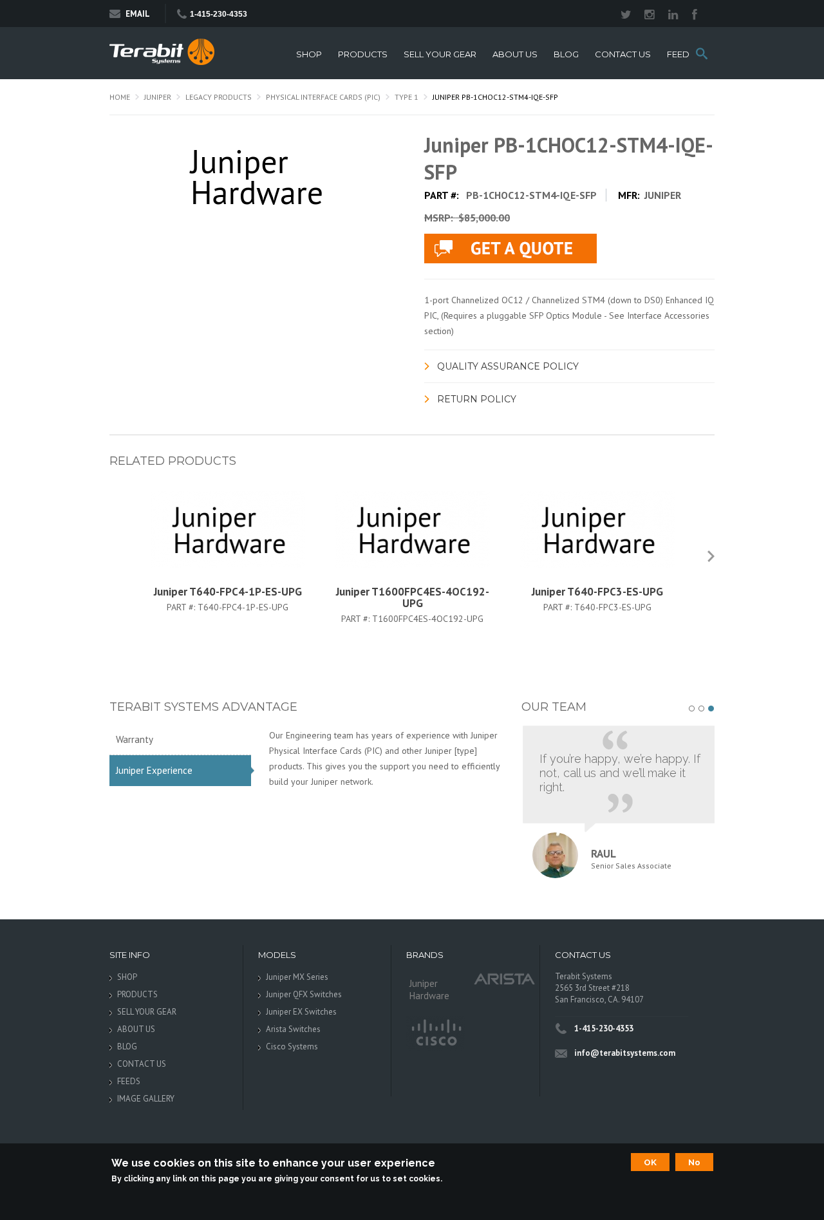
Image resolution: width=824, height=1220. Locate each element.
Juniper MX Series (297, 976)
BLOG (566, 54)
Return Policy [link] (476, 399)
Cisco (435, 1033)
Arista (505, 978)
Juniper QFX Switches (304, 994)
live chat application (510, 248)
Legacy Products (218, 97)
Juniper (157, 97)
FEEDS (681, 54)
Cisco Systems (292, 1046)
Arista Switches (293, 1029)
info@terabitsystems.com (624, 1052)
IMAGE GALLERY (145, 1098)
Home (119, 97)
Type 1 (406, 97)
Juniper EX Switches (301, 1011)
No (694, 1162)
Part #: (182, 607)
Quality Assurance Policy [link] (508, 366)
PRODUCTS (363, 54)
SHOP (309, 54)
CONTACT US (623, 54)
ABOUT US (515, 54)
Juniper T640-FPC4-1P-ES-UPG (228, 592)
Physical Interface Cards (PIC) (323, 97)
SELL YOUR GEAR (440, 54)
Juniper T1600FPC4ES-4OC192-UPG (412, 597)
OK (650, 1162)
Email (138, 13)
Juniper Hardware (429, 989)
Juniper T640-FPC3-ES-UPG (597, 592)
